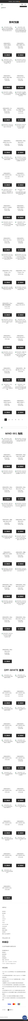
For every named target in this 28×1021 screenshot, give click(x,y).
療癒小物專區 (4, 930)
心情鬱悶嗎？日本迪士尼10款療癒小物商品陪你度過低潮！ (13, 982)
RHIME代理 (4, 926)
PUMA (3, 922)
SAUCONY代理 (5, 924)
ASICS (3, 920)
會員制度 (4, 931)
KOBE (3, 917)
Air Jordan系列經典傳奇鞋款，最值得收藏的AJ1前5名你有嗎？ (13, 984)
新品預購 (4, 913)
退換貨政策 (4, 957)
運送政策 (4, 956)
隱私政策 (4, 952)
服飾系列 (4, 928)
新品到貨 (4, 911)
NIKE (3, 915)
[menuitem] (5, 419)
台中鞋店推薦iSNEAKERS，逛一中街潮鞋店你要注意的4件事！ (14, 990)
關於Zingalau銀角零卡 (6, 933)
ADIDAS (4, 918)
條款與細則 (4, 954)
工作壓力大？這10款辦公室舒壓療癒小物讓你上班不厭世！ (13, 996)
